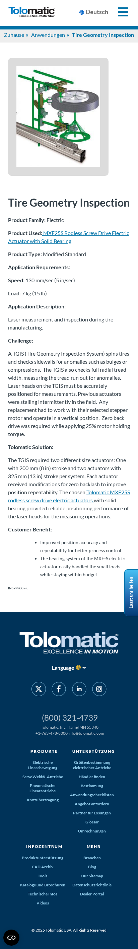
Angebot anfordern (92, 803)
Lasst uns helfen (131, 592)
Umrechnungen (92, 830)
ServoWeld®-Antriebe (42, 776)
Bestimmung (92, 785)
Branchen (92, 857)
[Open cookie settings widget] (11, 938)
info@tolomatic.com (86, 733)
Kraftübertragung (43, 799)
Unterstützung (93, 751)
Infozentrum (44, 846)
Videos (43, 902)
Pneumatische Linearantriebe (42, 788)
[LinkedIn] (79, 690)
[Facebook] (58, 690)
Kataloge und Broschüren (42, 884)
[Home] (31, 13)
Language (63, 667)
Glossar (92, 821)
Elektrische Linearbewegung (42, 765)
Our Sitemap (92, 875)
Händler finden (92, 776)
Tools (42, 875)
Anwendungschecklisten (92, 794)
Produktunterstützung (42, 857)
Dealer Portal (92, 893)
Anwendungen (48, 34)
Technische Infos (42, 893)
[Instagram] (99, 690)
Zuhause (14, 34)
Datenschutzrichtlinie (92, 884)
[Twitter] (38, 690)
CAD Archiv (42, 866)
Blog (92, 866)
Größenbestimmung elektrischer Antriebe (92, 765)
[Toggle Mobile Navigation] (119, 12)
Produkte (44, 751)
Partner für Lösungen (92, 812)
